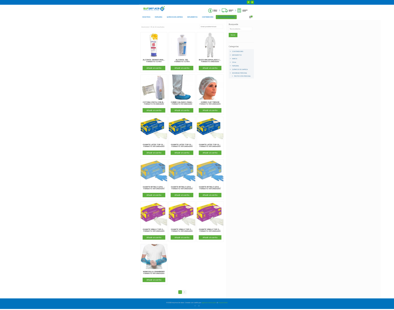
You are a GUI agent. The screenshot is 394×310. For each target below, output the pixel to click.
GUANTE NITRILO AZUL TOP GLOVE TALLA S (218, 187)
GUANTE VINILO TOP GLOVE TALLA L (159, 229)
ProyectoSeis (223, 303)
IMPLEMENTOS (237, 55)
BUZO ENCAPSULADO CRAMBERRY (214, 60)
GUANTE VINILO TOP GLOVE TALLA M (187, 229)
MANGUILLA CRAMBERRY (154, 272)
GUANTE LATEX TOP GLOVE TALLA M (187, 145)
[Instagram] (252, 2)
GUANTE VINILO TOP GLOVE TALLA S (215, 229)
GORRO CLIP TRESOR (210, 102)
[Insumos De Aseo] (154, 9)
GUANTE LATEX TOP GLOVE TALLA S (215, 145)
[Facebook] (248, 2)
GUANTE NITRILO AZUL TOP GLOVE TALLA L (162, 187)
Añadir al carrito (154, 68)
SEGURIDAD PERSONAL (239, 73)
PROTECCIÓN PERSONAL (242, 76)
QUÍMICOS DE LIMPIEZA (240, 69)
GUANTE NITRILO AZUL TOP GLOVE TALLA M (190, 187)
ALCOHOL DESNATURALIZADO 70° (158, 60)
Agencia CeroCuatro (209, 303)
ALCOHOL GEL (182, 60)
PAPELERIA (235, 66)
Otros (234, 62)
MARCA (234, 59)
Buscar (233, 35)
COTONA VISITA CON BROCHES (156, 102)
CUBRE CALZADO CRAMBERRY (184, 102)
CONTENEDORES (237, 51)
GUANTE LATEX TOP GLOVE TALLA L (159, 145)
